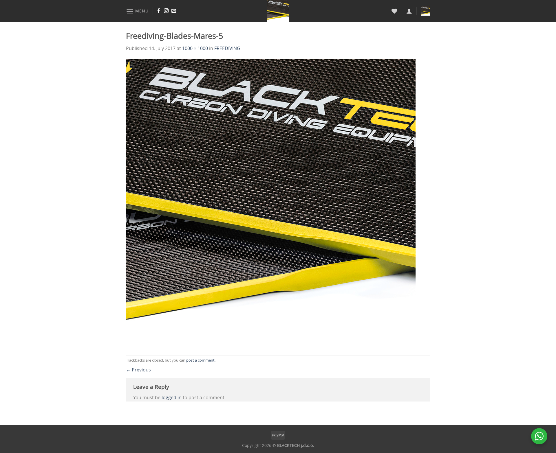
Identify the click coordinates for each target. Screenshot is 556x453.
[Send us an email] (173, 11)
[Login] (409, 11)
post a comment (200, 360)
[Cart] (425, 11)
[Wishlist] (394, 11)
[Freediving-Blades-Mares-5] (271, 203)
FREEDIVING (227, 48)
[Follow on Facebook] (158, 11)
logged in (172, 397)
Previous (138, 370)
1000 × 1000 (195, 48)
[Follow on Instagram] (166, 11)
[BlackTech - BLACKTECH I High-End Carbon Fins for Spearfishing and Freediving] (278, 11)
